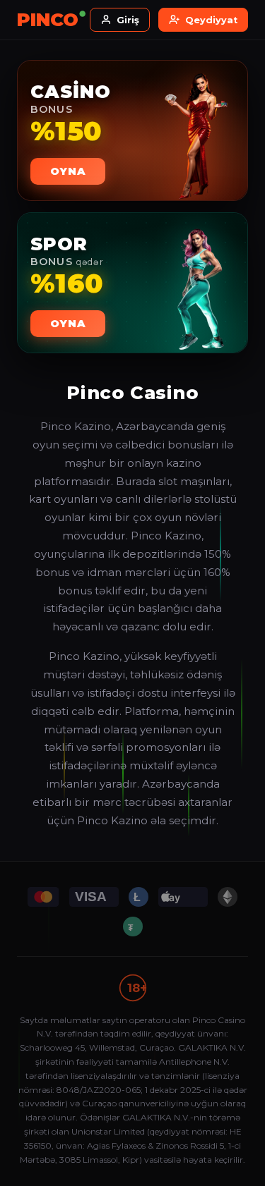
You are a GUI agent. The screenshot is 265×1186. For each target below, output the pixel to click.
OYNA (68, 171)
